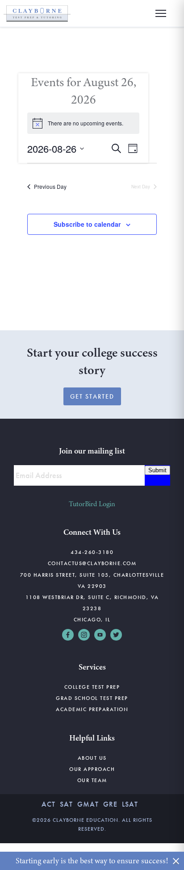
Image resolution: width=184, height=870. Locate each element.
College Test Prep (92, 687)
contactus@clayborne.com (92, 563)
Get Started (92, 396)
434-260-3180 (92, 552)
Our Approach (92, 769)
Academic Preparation (92, 709)
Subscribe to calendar (87, 224)
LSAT (130, 804)
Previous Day (50, 186)
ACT (48, 804)
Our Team (92, 780)
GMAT (88, 804)
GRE (110, 804)
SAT (66, 804)
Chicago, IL (92, 619)
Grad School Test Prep (92, 698)
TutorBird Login (92, 504)
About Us (92, 758)
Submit (157, 470)
